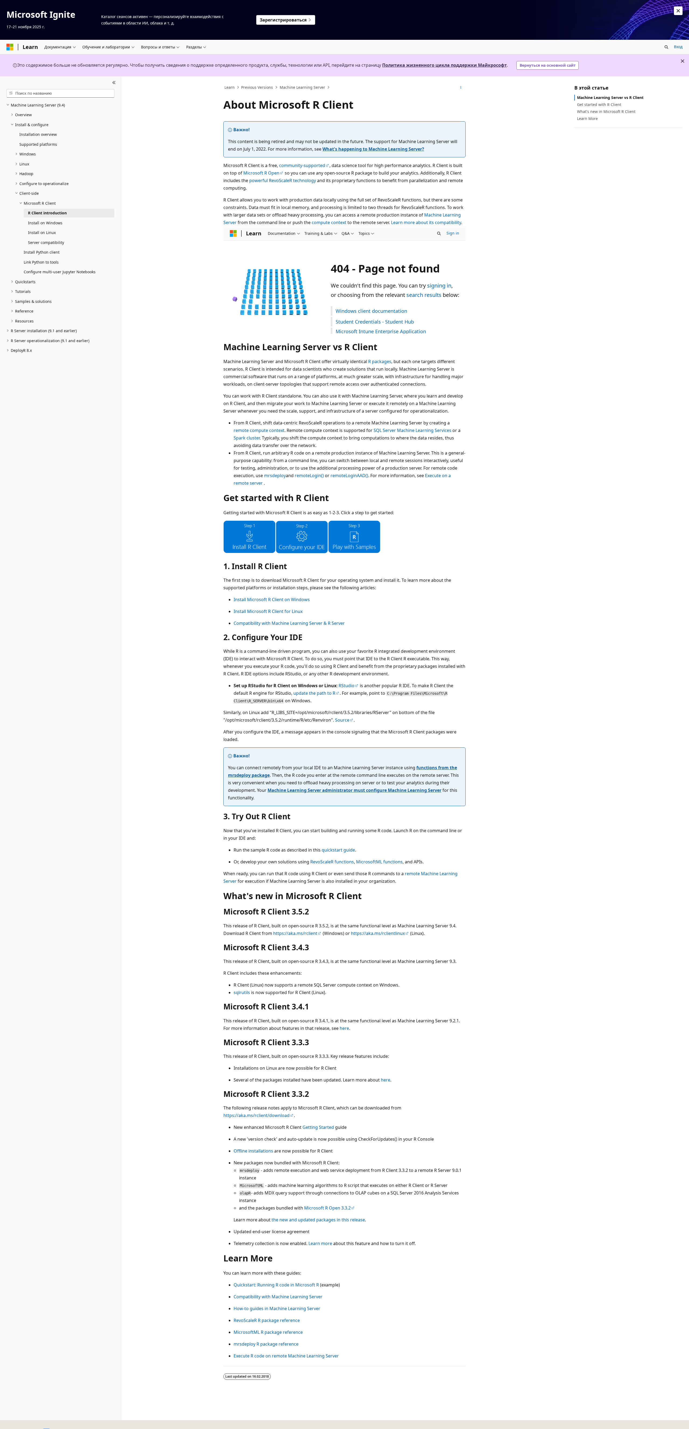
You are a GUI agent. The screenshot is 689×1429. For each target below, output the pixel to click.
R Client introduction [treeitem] (47, 212)
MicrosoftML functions (379, 862)
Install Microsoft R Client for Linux (268, 611)
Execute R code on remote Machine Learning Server (286, 1356)
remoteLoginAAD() (349, 475)
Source (342, 720)
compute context (329, 222)
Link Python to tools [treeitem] (41, 262)
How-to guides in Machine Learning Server (277, 1308)
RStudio (346, 686)
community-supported (302, 165)
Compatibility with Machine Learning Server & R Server (289, 623)
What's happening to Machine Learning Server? (373, 149)
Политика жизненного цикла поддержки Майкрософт (444, 65)
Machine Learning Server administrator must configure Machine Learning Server (354, 790)
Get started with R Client (599, 104)
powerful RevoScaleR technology (282, 180)
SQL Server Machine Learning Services (412, 430)
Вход (678, 46)
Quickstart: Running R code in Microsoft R (276, 1285)
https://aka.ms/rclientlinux (378, 933)
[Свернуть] (114, 83)
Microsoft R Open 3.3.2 (327, 1208)
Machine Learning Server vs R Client (610, 97)
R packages (379, 361)
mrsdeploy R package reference (266, 1344)
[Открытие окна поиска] (666, 47)
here (344, 1028)
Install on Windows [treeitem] (45, 222)
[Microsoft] (9, 47)
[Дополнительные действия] (461, 87)
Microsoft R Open (261, 173)
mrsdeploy (275, 475)
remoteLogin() (309, 475)
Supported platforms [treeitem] (38, 144)
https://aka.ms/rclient (295, 933)
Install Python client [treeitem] (41, 252)
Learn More (587, 118)
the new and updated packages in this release (318, 1220)
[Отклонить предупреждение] (678, 10)
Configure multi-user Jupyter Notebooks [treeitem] (60, 271)
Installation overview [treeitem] (38, 134)
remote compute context (259, 430)
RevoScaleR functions (332, 862)
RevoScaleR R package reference (267, 1320)
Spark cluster (247, 438)
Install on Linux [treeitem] (42, 232)
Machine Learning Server (302, 87)
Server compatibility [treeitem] (46, 242)
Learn (229, 87)
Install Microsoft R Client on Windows (272, 599)
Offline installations (253, 1151)
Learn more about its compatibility (426, 222)
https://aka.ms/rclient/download (256, 1115)
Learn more (320, 1243)
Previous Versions (257, 87)
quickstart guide (338, 850)
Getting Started (318, 1127)
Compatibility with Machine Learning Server (278, 1297)
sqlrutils (242, 992)
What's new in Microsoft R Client (606, 111)
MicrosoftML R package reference (268, 1332)
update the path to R (314, 693)
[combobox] (60, 93)
